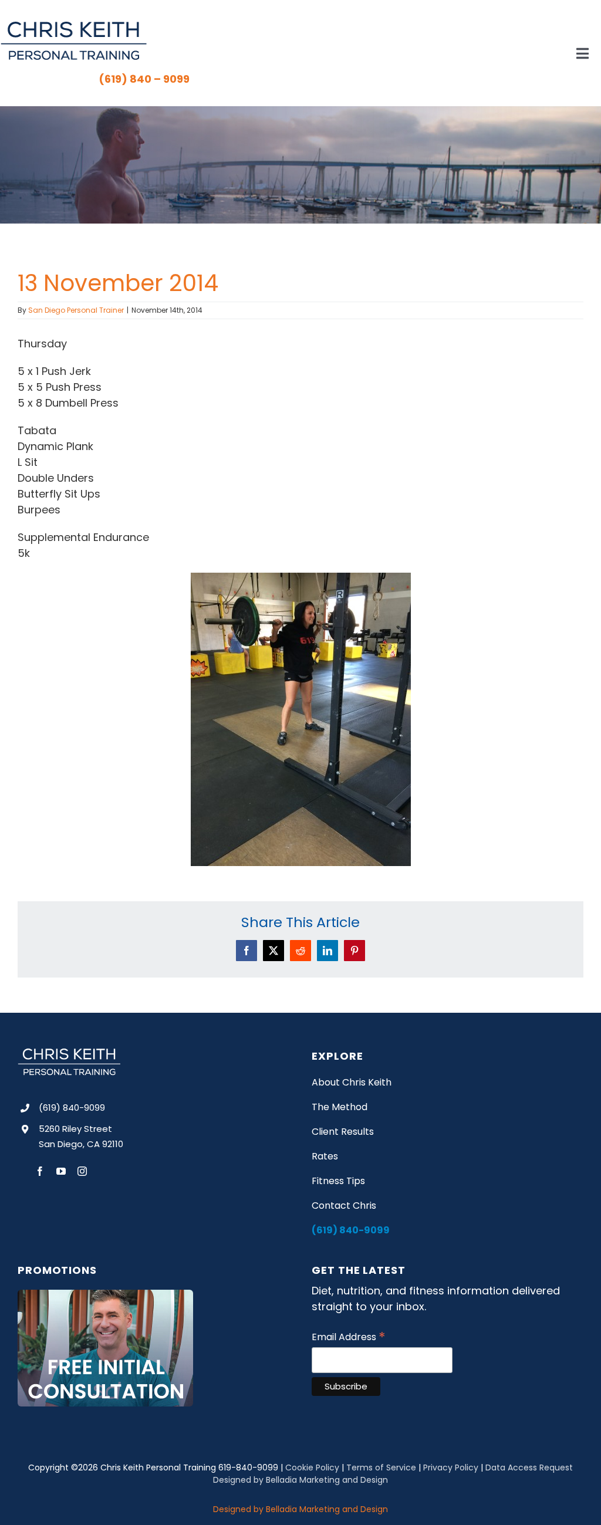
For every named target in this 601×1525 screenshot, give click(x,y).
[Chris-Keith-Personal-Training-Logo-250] (73, 25)
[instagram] (82, 1171)
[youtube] (61, 1171)
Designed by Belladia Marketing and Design (300, 1480)
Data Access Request (529, 1467)
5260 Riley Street (75, 1128)
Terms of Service (381, 1467)
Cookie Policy (312, 1467)
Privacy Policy (450, 1467)
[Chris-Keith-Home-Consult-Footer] (105, 1294)
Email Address (349, 1336)
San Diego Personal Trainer (76, 310)
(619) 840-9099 (72, 1107)
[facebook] (40, 1171)
